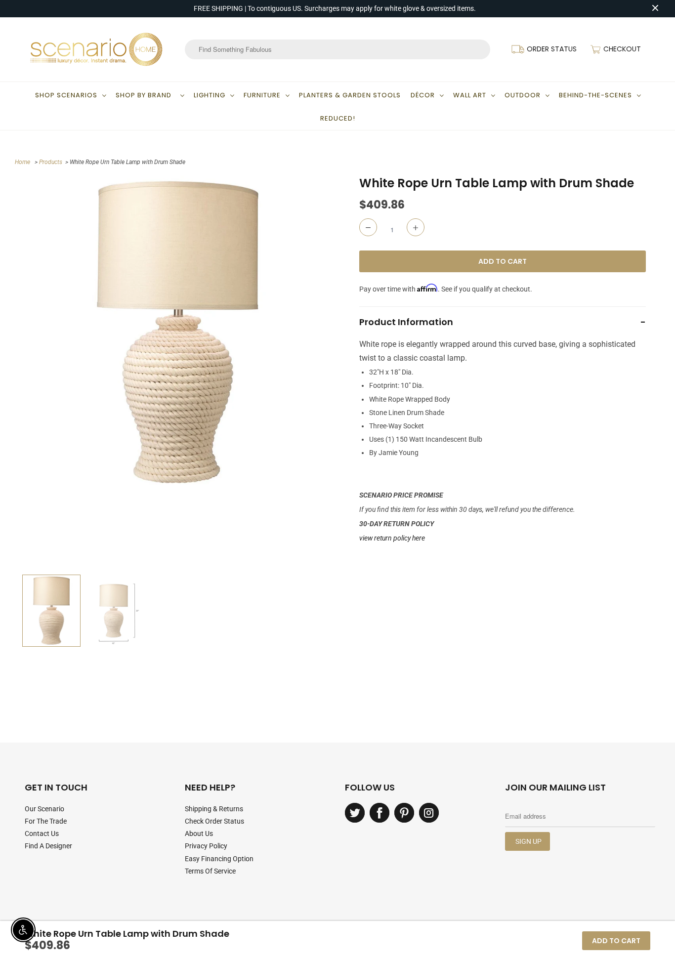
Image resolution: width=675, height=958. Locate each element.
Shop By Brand (145, 95)
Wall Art (469, 95)
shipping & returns (214, 809)
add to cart (616, 941)
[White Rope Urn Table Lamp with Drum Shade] (177, 333)
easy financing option (219, 859)
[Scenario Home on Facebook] (379, 813)
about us (199, 833)
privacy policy (206, 846)
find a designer (48, 846)
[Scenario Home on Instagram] (429, 813)
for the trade (46, 821)
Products (50, 162)
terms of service (210, 871)
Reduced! (337, 118)
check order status (214, 821)
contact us (42, 833)
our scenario (44, 809)
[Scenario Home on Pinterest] (404, 813)
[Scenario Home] (96, 49)
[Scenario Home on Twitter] (355, 813)
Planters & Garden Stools (350, 95)
